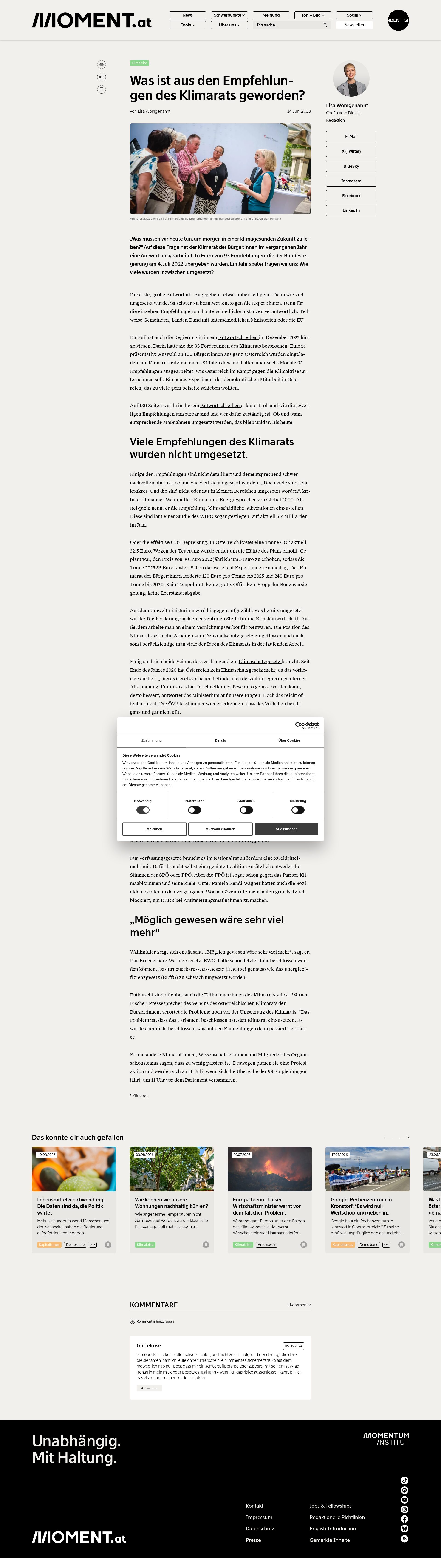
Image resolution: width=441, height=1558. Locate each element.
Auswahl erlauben (220, 829)
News (188, 15)
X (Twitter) (351, 151)
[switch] (194, 810)
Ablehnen (154, 829)
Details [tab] (220, 740)
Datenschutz (260, 1528)
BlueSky (351, 166)
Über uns (227, 25)
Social (352, 15)
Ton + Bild (311, 15)
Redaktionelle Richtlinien (337, 1517)
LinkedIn (351, 210)
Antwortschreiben (238, 337)
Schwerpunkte (227, 15)
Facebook (351, 195)
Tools (186, 25)
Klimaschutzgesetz (260, 662)
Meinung (271, 15)
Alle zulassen (286, 829)
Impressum (259, 1517)
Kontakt (254, 1506)
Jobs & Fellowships (331, 1506)
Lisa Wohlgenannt (347, 105)
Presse (253, 1540)
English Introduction (333, 1528)
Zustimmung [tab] (151, 740)
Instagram (351, 181)
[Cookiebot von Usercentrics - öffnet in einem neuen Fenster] (299, 725)
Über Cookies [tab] (289, 740)
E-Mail (351, 136)
